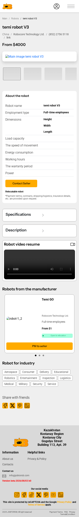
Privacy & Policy (37, 458)
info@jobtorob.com (19, 475)
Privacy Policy (64, 502)
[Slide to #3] (53, 74)
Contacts (7, 464)
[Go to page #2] (39, 355)
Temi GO (48, 299)
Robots (15, 18)
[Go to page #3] (43, 355)
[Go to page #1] (36, 355)
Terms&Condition (67, 514)
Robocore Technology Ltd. (28, 34)
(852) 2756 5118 (59, 34)
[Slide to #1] (12, 74)
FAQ (66, 512)
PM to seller (39, 346)
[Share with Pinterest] (20, 405)
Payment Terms (56, 512)
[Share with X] (12, 405)
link (9, 37)
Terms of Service (36, 504)
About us (7, 458)
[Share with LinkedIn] (27, 405)
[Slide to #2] (32, 74)
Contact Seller (21, 183)
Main (4, 18)
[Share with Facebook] (5, 405)
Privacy (72, 512)
